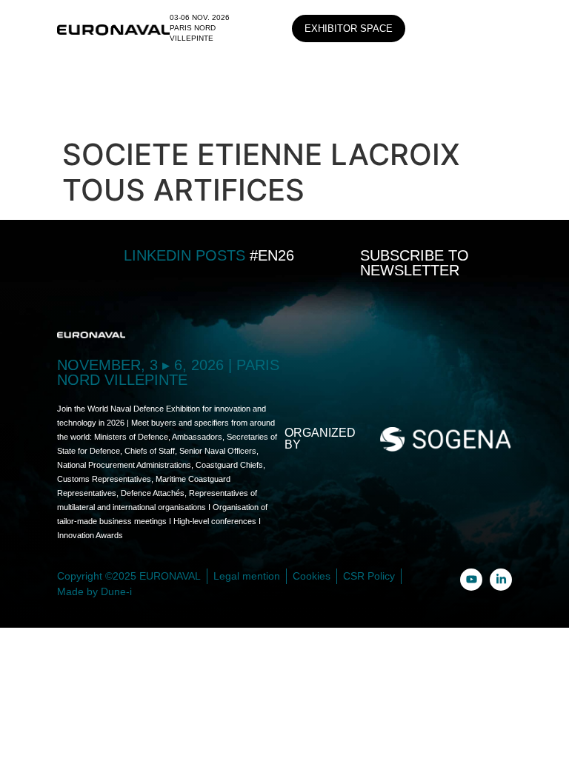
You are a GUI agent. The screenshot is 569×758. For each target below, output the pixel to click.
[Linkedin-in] (501, 579)
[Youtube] (471, 579)
